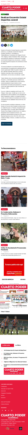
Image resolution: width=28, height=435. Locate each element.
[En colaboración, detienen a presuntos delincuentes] (14, 197)
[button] (14, 301)
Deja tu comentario (6, 123)
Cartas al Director (5, 404)
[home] (11, 8)
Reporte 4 (4, 173)
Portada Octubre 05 (4, 308)
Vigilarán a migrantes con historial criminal (15, 361)
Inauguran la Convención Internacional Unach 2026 (16, 365)
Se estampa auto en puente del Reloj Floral (15, 350)
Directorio (3, 397)
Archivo (2, 395)
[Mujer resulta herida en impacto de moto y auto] (14, 161)
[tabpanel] (14, 296)
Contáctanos (4, 386)
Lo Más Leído (6, 345)
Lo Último (18, 345)
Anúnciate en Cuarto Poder (7, 388)
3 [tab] (15, 306)
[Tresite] (10, 428)
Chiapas (3, 14)
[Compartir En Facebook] (2, 46)
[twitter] (10, 1)
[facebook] (7, 1)
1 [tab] (10, 306)
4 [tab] (18, 306)
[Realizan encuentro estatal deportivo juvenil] (14, 33)
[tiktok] (13, 1)
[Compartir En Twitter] (5, 46)
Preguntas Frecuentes (6, 393)
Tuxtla (7, 14)
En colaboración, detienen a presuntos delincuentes (11, 213)
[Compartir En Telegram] (11, 46)
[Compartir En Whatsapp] (8, 46)
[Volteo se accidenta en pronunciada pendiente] (14, 233)
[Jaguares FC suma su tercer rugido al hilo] (14, 326)
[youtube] (5, 410)
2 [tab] (12, 306)
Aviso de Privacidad (5, 401)
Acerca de (3, 390)
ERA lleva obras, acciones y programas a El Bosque (15, 358)
